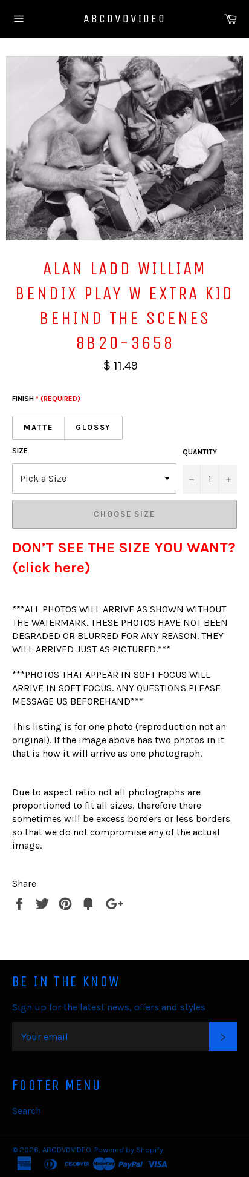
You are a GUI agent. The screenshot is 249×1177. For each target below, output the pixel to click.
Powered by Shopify (128, 1149)
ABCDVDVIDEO (124, 18)
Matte (38, 427)
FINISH (46, 398)
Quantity (200, 452)
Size (20, 450)
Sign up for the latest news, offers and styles (108, 1007)
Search (26, 1110)
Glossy (94, 427)
